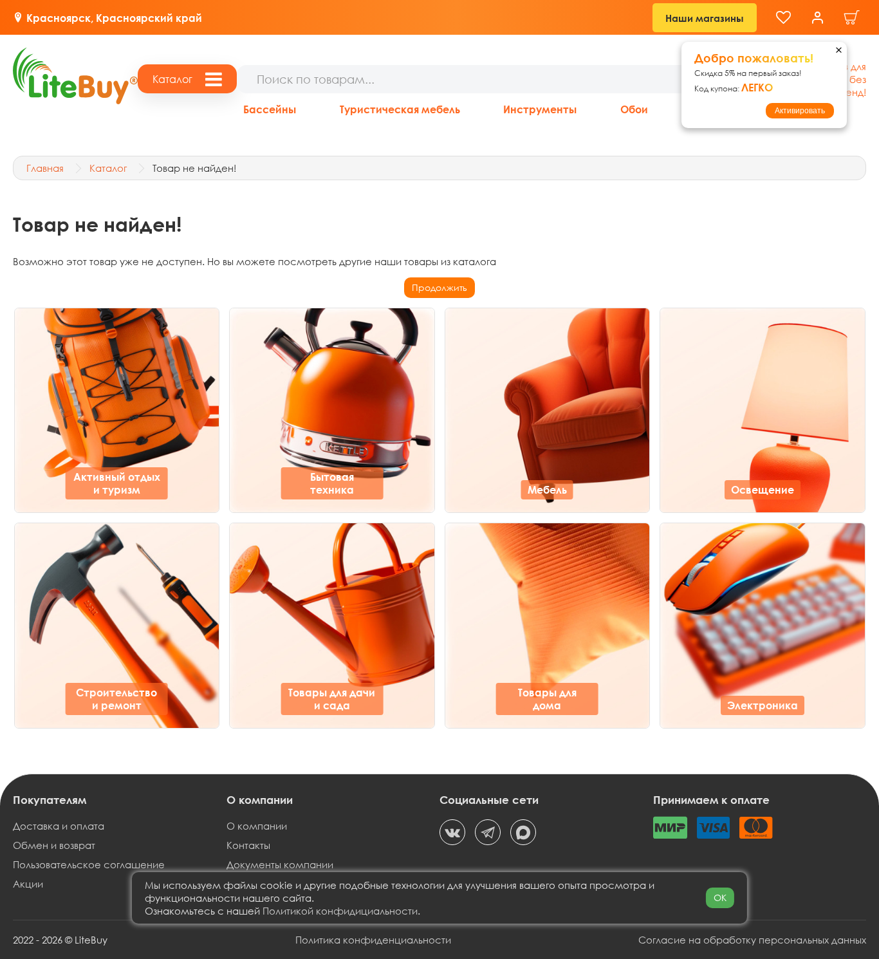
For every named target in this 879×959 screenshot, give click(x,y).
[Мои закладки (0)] (783, 17)
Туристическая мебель (400, 109)
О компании (257, 825)
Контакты (248, 845)
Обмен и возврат (54, 845)
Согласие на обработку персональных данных (752, 939)
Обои (634, 109)
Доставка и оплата (58, 825)
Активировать (800, 110)
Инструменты (540, 109)
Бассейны (269, 109)
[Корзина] (852, 17)
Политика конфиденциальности (373, 939)
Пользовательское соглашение (89, 864)
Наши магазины (704, 18)
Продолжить (439, 287)
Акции (28, 883)
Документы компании (280, 864)
